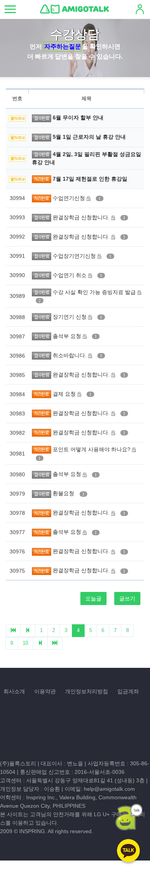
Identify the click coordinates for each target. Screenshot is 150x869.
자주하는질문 (62, 46)
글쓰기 (127, 598)
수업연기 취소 (70, 275)
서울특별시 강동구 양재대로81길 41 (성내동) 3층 (85, 780)
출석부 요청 (68, 336)
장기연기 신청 (70, 317)
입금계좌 (128, 691)
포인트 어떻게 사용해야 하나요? (92, 449)
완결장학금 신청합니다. (82, 217)
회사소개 (14, 691)
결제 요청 (65, 394)
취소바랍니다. (70, 355)
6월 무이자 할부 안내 (78, 117)
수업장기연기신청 (75, 256)
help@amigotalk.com (109, 789)
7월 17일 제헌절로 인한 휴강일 (90, 179)
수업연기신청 (70, 198)
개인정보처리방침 (86, 691)
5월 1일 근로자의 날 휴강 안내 (89, 137)
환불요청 (64, 493)
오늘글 (93, 598)
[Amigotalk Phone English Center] (74, 9)
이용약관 (45, 691)
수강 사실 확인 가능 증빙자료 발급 (95, 292)
